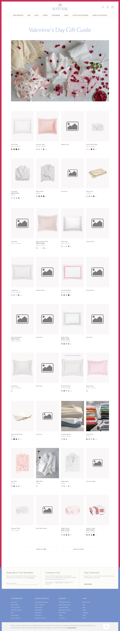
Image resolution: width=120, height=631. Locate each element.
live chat (66, 582)
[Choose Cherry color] (91, 149)
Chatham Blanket (66, 434)
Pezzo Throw (89, 434)
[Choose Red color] (87, 535)
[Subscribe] (37, 583)
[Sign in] (107, 7)
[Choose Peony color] (62, 295)
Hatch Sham (14, 144)
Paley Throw (89, 191)
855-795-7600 (59, 582)
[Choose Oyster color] (11, 439)
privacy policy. (71, 628)
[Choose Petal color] (66, 486)
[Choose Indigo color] (68, 295)
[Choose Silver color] (66, 439)
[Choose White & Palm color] (16, 198)
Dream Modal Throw (16, 434)
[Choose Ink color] (14, 439)
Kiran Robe (14, 481)
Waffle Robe (39, 481)
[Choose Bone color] (41, 248)
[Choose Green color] (14, 149)
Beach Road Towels (41, 528)
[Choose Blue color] (41, 149)
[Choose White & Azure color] (14, 198)
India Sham (14, 241)
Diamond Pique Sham (42, 241)
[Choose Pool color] (39, 149)
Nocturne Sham (40, 144)
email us (51, 582)
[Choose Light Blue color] (64, 246)
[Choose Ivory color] (62, 439)
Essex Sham (64, 241)
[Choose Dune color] (43, 248)
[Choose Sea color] (64, 391)
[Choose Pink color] (37, 149)
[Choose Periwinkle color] (68, 535)
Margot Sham (90, 386)
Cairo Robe (14, 191)
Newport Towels (90, 528)
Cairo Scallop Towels (91, 144)
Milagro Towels (65, 528)
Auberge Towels (15, 528)
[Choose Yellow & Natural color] (89, 196)
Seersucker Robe (91, 481)
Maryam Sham (65, 144)
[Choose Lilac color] (93, 149)
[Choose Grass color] (64, 295)
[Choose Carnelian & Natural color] (93, 196)
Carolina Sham (90, 241)
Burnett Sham (90, 290)
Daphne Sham (65, 337)
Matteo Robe (39, 191)
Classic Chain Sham (16, 337)
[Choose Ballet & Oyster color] (91, 196)
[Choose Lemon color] (66, 246)
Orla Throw (64, 191)
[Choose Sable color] (87, 439)
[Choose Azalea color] (62, 391)
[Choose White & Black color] (18, 198)
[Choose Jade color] (89, 439)
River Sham (39, 386)
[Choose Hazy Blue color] (68, 344)
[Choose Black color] (93, 535)
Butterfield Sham (66, 386)
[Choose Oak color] (18, 149)
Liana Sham (39, 337)
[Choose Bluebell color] (62, 344)
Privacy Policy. (30, 577)
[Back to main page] (60, 6)
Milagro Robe (65, 481)
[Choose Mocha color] (16, 439)
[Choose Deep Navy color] (43, 196)
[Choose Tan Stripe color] (91, 535)
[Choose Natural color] (37, 196)
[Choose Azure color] (43, 149)
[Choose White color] (87, 149)
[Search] (103, 7)
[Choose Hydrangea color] (16, 486)
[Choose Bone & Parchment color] (87, 196)
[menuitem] (18, 15)
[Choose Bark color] (39, 196)
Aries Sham (89, 337)
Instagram (88, 584)
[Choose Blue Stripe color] (89, 535)
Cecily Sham (14, 386)
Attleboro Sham (40, 290)
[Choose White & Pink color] (11, 198)
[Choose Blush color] (87, 391)
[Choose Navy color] (16, 149)
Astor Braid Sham (66, 290)
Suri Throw (39, 434)
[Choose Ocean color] (68, 391)
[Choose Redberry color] (11, 149)
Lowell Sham (14, 290)
